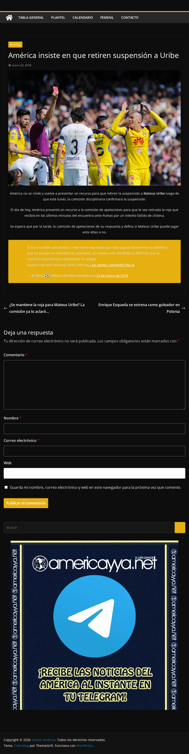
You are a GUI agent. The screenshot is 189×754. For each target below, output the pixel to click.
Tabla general (31, 17)
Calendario (83, 17)
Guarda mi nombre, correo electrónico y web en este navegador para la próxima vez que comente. (95, 487)
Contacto (130, 17)
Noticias (15, 44)
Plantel (58, 17)
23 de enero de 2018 (112, 275)
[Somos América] (9, 17)
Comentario (15, 354)
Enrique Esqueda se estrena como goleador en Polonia (139, 308)
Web (8, 462)
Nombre (12, 418)
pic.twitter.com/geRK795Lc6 (113, 265)
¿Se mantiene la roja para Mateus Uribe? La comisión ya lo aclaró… (47, 308)
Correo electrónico (21, 440)
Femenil (107, 17)
